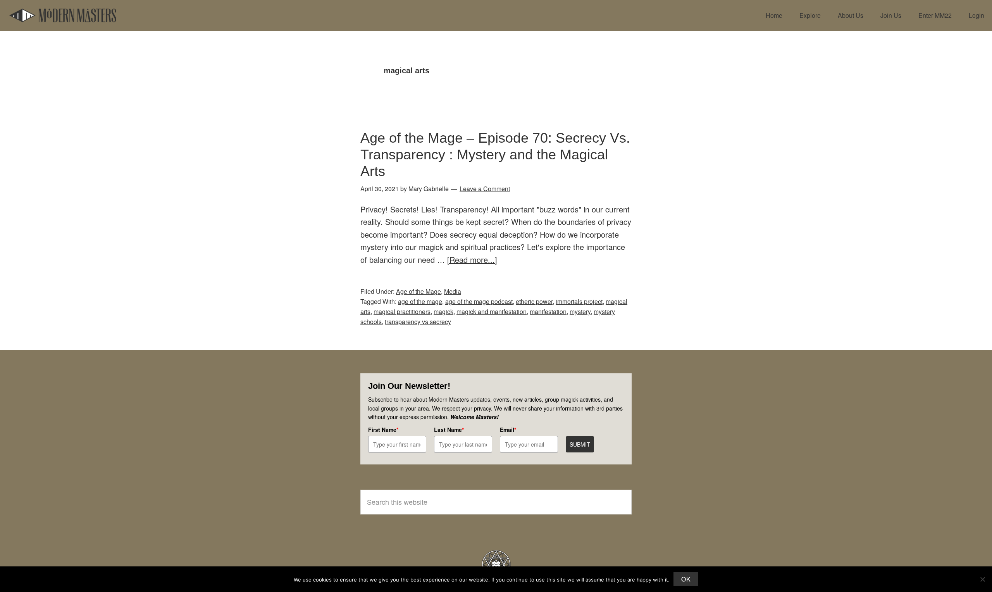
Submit (580, 444)
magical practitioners (402, 311)
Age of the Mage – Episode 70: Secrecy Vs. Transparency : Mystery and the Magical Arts (495, 154)
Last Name (449, 429)
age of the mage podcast (479, 301)
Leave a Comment (485, 188)
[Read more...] (472, 259)
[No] (982, 579)
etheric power (534, 301)
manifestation (548, 311)
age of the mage (420, 301)
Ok (686, 579)
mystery (580, 311)
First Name (383, 429)
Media (452, 291)
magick (443, 311)
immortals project (579, 301)
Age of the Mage (418, 291)
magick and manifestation (491, 311)
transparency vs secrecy (418, 321)
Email (508, 429)
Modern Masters (62, 15)
